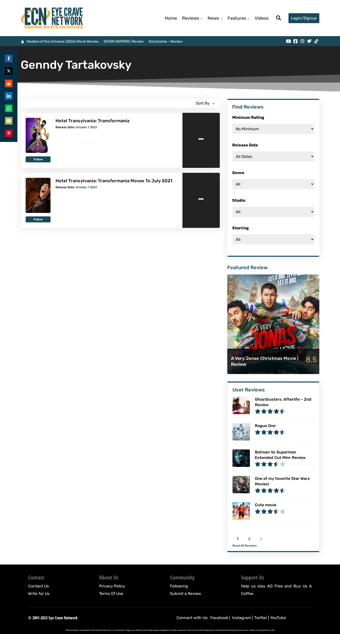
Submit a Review (185, 593)
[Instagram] (302, 41)
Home (171, 18)
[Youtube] (288, 41)
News (213, 18)
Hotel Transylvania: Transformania (92, 121)
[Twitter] (309, 41)
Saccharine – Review (165, 41)
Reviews (190, 18)
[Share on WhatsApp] (8, 108)
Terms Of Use (111, 593)
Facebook (219, 617)
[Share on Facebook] (8, 58)
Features (236, 18)
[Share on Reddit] (8, 83)
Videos (262, 18)
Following (179, 586)
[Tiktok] (316, 41)
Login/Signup (304, 18)
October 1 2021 (86, 127)
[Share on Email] (8, 121)
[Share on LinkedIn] (8, 96)
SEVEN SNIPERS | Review (124, 41)
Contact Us (38, 586)
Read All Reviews (244, 545)
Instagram (241, 617)
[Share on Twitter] (8, 71)
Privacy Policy (112, 586)
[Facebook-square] (295, 41)
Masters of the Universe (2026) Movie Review (63, 41)
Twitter (260, 617)
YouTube (278, 617)
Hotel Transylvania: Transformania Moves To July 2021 (114, 181)
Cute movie (265, 505)
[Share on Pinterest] (8, 133)
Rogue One (265, 425)
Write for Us (39, 593)
